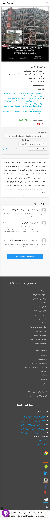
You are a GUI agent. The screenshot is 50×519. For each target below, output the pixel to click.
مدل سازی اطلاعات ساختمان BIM (35, 367)
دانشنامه (44, 387)
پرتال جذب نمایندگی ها (38, 327)
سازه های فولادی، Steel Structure (32, 144)
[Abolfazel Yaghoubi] (44, 224)
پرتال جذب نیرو (41, 331)
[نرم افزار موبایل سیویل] (45, 467)
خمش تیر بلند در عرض (30, 222)
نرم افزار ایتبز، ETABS (37, 148)
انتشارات (44, 379)
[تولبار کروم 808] (45, 454)
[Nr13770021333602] (44, 211)
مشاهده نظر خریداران (10, 148)
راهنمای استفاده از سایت (37, 339)
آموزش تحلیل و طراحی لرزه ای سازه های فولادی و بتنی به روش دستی (23, 107)
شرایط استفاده (41, 323)
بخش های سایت (41, 350)
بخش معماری (42, 359)
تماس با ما (42, 302)
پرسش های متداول (39, 335)
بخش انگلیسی (43, 443)
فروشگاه (44, 375)
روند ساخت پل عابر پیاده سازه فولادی (24, 209)
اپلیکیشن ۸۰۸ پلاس (39, 298)
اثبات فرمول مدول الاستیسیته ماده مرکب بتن (22, 240)
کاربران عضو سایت (40, 315)
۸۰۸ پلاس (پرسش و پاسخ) (37, 391)
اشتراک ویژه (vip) (40, 311)
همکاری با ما (42, 306)
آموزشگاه (44, 371)
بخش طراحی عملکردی (39, 363)
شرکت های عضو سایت (38, 319)
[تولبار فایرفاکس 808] (45, 460)
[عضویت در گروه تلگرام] (45, 501)
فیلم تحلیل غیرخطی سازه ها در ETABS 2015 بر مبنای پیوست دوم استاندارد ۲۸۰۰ (23, 94)
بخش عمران (43, 355)
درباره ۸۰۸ (42, 290)
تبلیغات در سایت (40, 343)
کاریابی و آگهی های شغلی (38, 395)
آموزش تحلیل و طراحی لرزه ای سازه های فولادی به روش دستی (22, 112)
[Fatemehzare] (44, 242)
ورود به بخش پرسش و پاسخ (25, 256)
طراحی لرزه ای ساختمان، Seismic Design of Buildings (25, 136)
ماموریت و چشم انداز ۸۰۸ (37, 294)
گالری (45, 383)
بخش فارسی (43, 439)
